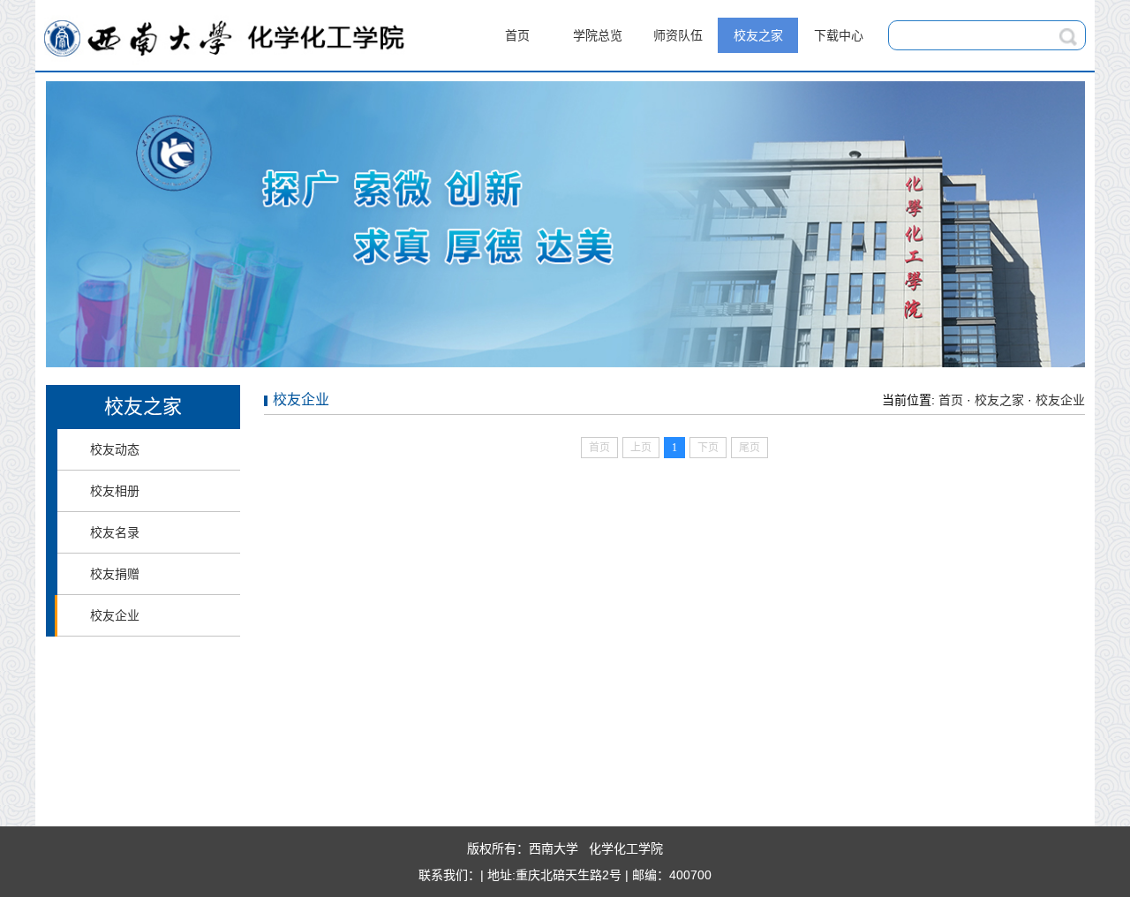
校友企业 (114, 615)
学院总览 (597, 35)
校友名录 (114, 532)
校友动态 (114, 449)
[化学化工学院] (224, 62)
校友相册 (114, 491)
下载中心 (838, 35)
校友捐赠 (114, 574)
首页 (517, 35)
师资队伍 (678, 35)
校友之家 (758, 35)
